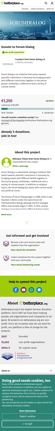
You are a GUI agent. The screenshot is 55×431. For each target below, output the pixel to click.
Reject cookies (27, 416)
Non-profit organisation (14, 52)
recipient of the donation (13, 120)
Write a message (20, 166)
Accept (28, 423)
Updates (50, 101)
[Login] (52, 3)
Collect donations (37, 9)
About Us (50, 9)
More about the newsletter (23, 250)
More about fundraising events (25, 265)
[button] (16, 290)
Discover (25, 9)
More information (27, 411)
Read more (6, 214)
